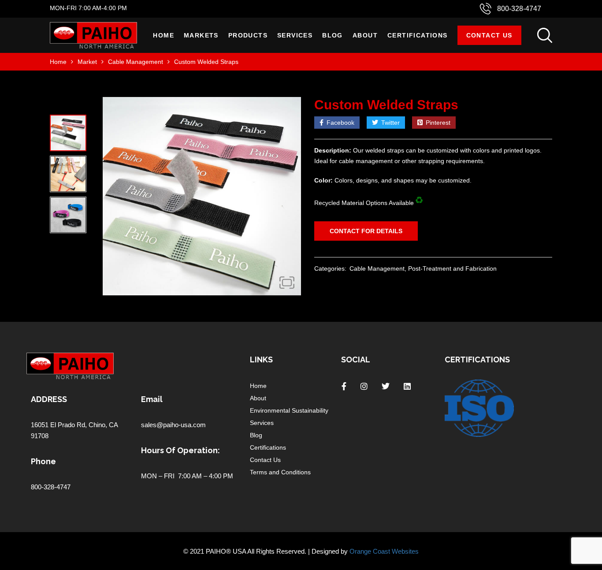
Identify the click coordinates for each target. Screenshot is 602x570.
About (365, 35)
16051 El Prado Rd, (60, 424)
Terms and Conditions (280, 472)
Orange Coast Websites (384, 551)
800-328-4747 (519, 8)
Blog (332, 35)
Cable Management (135, 61)
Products (248, 35)
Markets (201, 35)
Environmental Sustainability (289, 410)
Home (163, 35)
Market (87, 61)
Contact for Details (366, 231)
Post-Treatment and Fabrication (452, 268)
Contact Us (489, 35)
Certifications (417, 35)
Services (294, 35)
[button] (286, 282)
